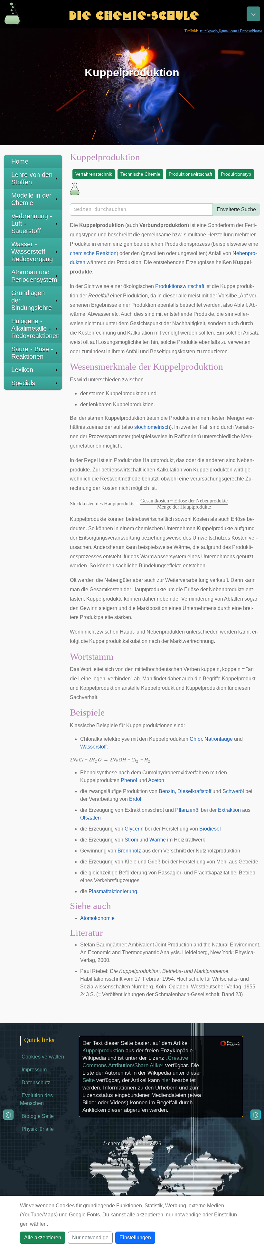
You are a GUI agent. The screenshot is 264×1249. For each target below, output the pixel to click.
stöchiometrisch (152, 427)
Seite (88, 1080)
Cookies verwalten (43, 1056)
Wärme (157, 839)
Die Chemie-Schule (134, 14)
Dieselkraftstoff (194, 791)
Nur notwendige (90, 1237)
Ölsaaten (90, 818)
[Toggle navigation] (253, 13)
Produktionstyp (236, 174)
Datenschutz (36, 1082)
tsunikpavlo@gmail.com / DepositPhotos (231, 31)
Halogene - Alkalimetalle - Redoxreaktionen (35, 328)
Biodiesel (210, 828)
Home (19, 161)
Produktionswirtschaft (190, 174)
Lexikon (22, 369)
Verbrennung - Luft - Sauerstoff (31, 223)
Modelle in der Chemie (31, 199)
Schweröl (233, 791)
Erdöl (135, 799)
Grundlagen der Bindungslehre (31, 300)
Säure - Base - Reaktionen (32, 353)
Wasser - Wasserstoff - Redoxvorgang (32, 252)
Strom (131, 839)
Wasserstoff (93, 746)
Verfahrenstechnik (93, 174)
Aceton (156, 780)
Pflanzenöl (187, 810)
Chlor (196, 739)
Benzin (167, 791)
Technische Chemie (140, 174)
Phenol (129, 780)
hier (165, 1080)
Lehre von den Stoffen (31, 178)
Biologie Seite (38, 1116)
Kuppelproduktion (103, 1051)
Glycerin (134, 828)
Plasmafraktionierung (113, 891)
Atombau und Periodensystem (34, 276)
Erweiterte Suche (236, 209)
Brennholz (129, 850)
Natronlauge (218, 739)
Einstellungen (135, 1237)
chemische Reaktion (93, 253)
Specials (23, 383)
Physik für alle (38, 1129)
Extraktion (229, 810)
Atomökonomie (97, 918)
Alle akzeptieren (42, 1237)
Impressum (34, 1069)
